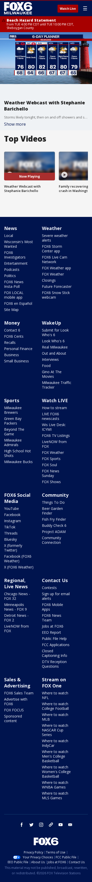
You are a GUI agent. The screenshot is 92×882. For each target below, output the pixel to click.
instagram (41, 825)
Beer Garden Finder (52, 511)
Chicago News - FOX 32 (17, 596)
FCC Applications (56, 644)
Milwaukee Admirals (13, 442)
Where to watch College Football (55, 706)
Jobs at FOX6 (52, 626)
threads (51, 825)
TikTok (9, 527)
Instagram (12, 520)
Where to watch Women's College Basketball (56, 772)
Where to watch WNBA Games (55, 784)
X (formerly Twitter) (13, 548)
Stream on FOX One (54, 682)
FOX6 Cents (14, 336)
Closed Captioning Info (54, 653)
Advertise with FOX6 (15, 701)
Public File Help (54, 638)
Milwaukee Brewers (13, 410)
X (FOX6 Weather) (18, 567)
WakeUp (51, 323)
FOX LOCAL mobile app (14, 295)
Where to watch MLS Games (55, 795)
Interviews (50, 359)
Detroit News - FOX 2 (16, 617)
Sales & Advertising (17, 682)
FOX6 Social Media (17, 498)
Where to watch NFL (55, 695)
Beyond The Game (14, 431)
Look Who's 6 (53, 340)
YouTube (11, 508)
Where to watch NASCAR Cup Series (55, 730)
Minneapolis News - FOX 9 (15, 607)
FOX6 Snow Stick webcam (56, 295)
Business (11, 354)
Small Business (16, 361)
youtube (60, 825)
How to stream (54, 407)
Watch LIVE (55, 400)
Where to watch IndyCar (55, 743)
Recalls (10, 342)
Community (55, 495)
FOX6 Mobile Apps (52, 607)
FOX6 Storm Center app (52, 248)
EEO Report (51, 632)
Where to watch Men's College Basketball (55, 756)
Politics (10, 275)
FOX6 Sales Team (18, 693)
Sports (11, 400)
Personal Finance (18, 348)
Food (46, 365)
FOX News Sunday (50, 473)
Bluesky (10, 539)
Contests (49, 587)
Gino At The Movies (52, 374)
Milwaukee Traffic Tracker (56, 385)
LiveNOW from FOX (54, 444)
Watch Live (68, 9)
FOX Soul (49, 464)
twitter (31, 825)
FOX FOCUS (14, 710)
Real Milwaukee (55, 347)
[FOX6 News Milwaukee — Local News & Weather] (19, 8)
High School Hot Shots (17, 453)
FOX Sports (51, 458)
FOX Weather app (56, 267)
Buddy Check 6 (54, 525)
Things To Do (53, 502)
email (70, 825)
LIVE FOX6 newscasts (50, 416)
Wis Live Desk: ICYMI (54, 427)
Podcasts (11, 269)
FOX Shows (51, 481)
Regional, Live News (16, 583)
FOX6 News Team (51, 617)
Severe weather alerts (55, 238)
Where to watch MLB (55, 717)
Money (12, 323)
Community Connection (51, 540)
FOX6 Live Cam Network (54, 259)
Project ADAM (54, 531)
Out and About (54, 353)
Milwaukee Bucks (18, 461)
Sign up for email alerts (56, 596)
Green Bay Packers (12, 421)
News (10, 228)
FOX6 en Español (18, 303)
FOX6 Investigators (15, 255)
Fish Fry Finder (54, 519)
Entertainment (16, 263)
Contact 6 (12, 330)
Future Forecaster (57, 286)
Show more (15, 124)
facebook (22, 825)
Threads (11, 533)
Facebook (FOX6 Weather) (17, 558)
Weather (52, 228)
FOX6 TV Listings (56, 435)
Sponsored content (13, 718)
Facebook (12, 514)
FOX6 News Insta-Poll (14, 284)
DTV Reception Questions (54, 664)
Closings (49, 280)
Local (8, 235)
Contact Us (55, 580)
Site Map (11, 309)
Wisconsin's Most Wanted (18, 244)
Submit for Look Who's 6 (55, 332)
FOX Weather (53, 274)
